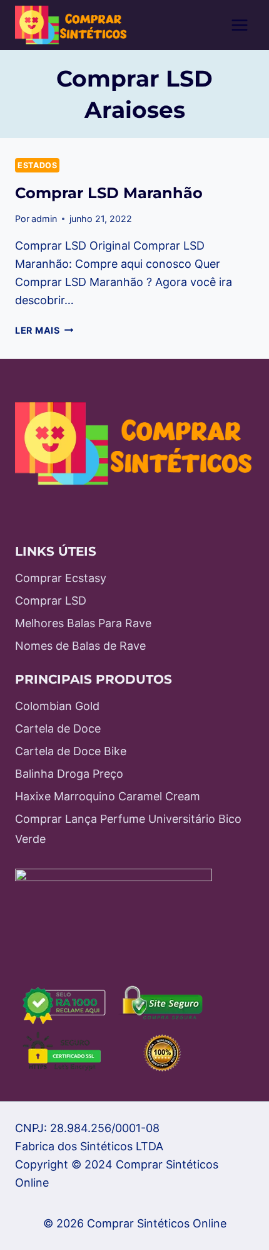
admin (44, 218)
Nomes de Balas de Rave (80, 645)
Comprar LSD (50, 600)
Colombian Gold (57, 705)
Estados (37, 165)
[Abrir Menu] (239, 25)
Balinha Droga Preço (69, 773)
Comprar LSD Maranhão (109, 193)
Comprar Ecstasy (60, 578)
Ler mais (44, 330)
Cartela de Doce (58, 728)
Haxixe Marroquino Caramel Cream (107, 796)
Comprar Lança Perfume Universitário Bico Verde (128, 828)
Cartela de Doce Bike (70, 751)
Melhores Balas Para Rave (83, 623)
